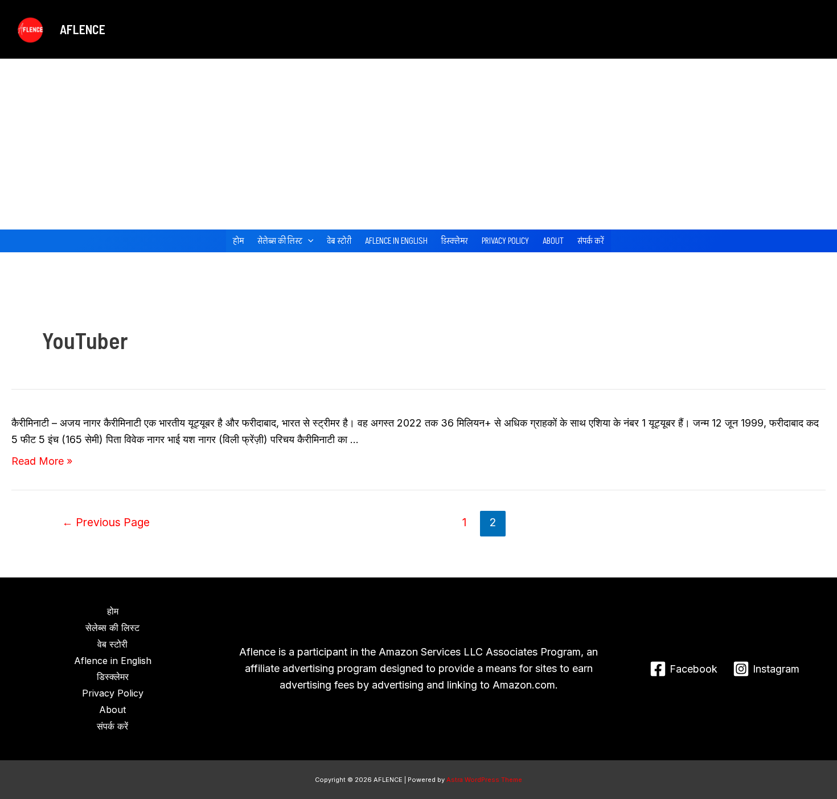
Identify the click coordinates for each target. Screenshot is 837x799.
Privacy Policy (505, 241)
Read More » (41, 461)
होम (238, 241)
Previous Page (106, 522)
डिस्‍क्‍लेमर (454, 241)
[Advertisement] (418, 144)
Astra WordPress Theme (484, 780)
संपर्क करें (590, 241)
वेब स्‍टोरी (339, 241)
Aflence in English (396, 241)
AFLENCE (82, 29)
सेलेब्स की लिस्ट (279, 241)
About (553, 241)
